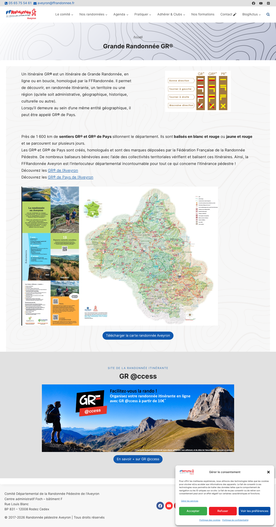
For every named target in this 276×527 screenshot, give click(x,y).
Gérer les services (189, 501)
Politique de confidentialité (235, 520)
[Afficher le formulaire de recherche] (268, 14)
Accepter (193, 511)
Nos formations (202, 14)
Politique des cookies (209, 520)
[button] (268, 472)
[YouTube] (261, 3)
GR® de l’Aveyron (63, 170)
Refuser (222, 511)
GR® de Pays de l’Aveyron (70, 177)
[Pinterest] (268, 3)
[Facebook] (253, 3)
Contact (226, 14)
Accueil (138, 36)
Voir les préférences (254, 511)
